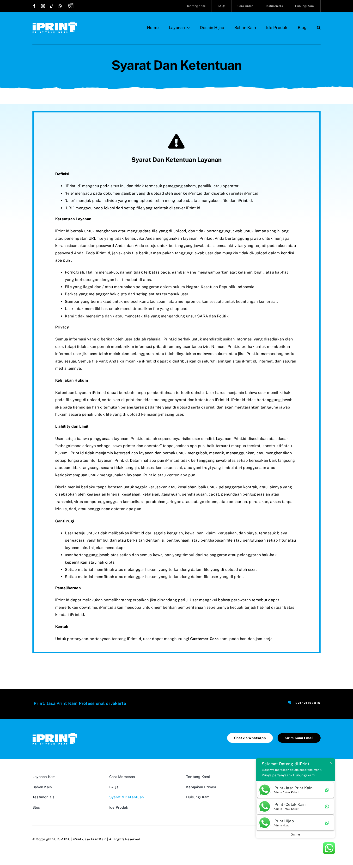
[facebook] (34, 6)
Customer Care (204, 639)
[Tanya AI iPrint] (72, 6)
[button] (319, 28)
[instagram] (43, 6)
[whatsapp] (60, 6)
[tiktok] (52, 6)
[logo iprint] (54, 23)
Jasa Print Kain (94, 839)
